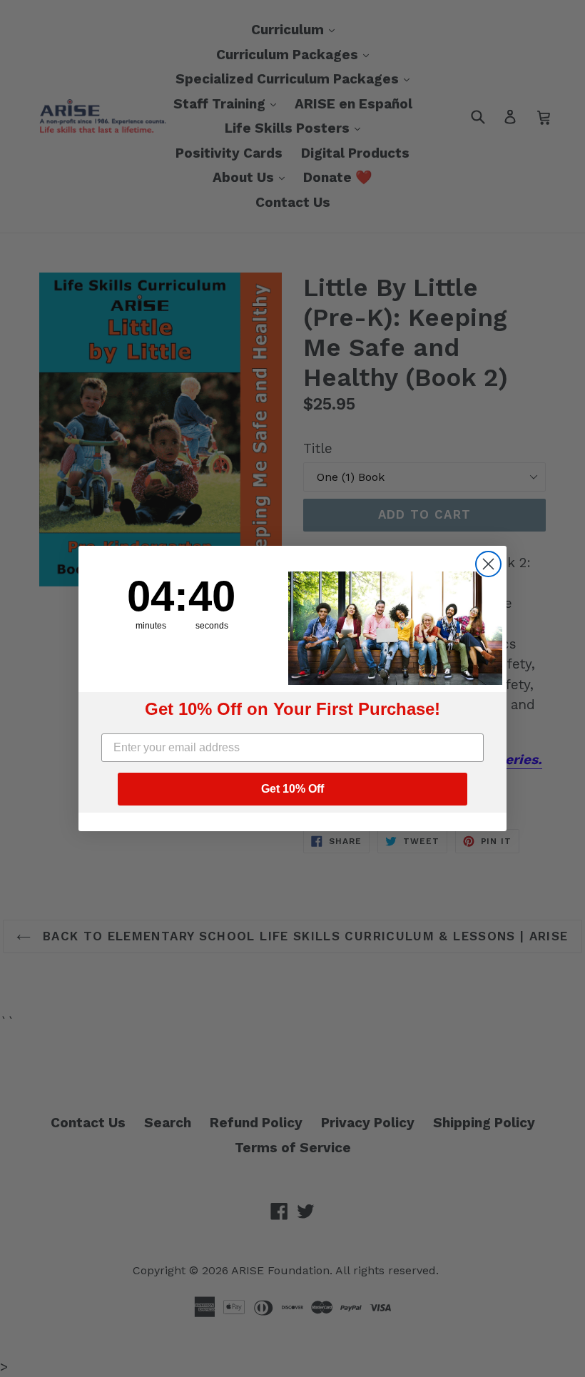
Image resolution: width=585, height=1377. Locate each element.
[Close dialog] (488, 564)
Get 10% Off (292, 789)
